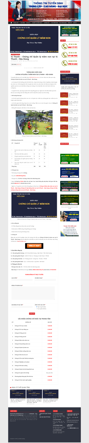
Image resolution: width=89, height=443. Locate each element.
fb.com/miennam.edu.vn (72, 422)
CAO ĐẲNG (23, 22)
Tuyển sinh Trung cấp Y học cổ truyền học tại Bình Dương (69, 87)
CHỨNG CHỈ (46, 22)
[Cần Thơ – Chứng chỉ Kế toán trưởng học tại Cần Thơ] (64, 133)
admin (21, 60)
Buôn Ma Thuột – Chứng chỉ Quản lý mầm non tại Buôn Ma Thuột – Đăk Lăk (34, 401)
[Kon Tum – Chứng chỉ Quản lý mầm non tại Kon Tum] (50, 390)
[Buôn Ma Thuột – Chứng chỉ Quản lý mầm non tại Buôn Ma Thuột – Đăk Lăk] (34, 390)
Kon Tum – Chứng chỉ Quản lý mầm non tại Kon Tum (50, 400)
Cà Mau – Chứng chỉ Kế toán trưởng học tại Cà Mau (73, 94)
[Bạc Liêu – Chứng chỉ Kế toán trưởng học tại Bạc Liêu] (64, 101)
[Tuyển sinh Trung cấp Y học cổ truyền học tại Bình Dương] (69, 74)
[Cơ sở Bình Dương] (11, 23)
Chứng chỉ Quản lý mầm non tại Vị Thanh (31, 60)
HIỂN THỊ (18, 64)
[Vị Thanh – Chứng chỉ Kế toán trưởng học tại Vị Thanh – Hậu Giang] (64, 117)
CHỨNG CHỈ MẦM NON (15, 54)
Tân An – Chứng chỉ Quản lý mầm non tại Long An (18, 400)
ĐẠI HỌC (28, 22)
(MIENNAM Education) (34, 77)
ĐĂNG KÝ (70, 22)
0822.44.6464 (70, 424)
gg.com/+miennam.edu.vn (73, 420)
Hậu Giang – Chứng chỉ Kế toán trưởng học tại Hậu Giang (73, 127)
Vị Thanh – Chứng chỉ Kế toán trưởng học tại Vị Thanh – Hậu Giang (73, 119)
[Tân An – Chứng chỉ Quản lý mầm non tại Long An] (18, 390)
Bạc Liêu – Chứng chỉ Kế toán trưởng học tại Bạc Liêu (73, 102)
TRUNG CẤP (15, 22)
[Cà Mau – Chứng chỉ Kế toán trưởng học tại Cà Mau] (64, 93)
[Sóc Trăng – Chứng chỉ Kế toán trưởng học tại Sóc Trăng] (64, 109)
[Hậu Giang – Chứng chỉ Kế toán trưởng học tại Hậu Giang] (64, 125)
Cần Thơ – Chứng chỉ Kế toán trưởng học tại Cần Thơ (73, 135)
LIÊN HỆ (74, 22)
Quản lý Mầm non (21, 241)
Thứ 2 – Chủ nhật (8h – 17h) (73, 418)
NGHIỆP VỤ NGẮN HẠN (37, 22)
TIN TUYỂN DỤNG (63, 22)
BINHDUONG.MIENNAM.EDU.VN (16, 413)
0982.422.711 (69, 425)
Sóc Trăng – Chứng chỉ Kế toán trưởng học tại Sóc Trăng (73, 111)
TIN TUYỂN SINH (54, 22)
